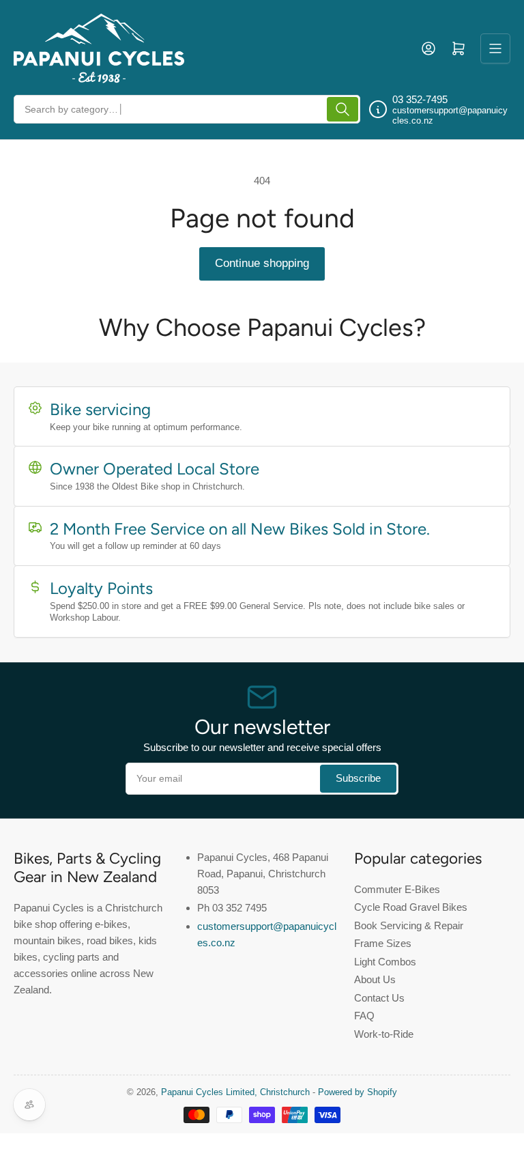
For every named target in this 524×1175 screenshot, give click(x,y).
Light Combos (385, 961)
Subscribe (358, 778)
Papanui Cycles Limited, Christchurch (235, 1092)
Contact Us (379, 998)
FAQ (364, 1015)
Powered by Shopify (357, 1092)
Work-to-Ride (383, 1034)
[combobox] (187, 109)
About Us (375, 979)
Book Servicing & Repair (408, 925)
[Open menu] (495, 48)
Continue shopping (262, 263)
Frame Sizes (382, 943)
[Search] (343, 109)
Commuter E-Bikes (397, 889)
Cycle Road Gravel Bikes (410, 907)
